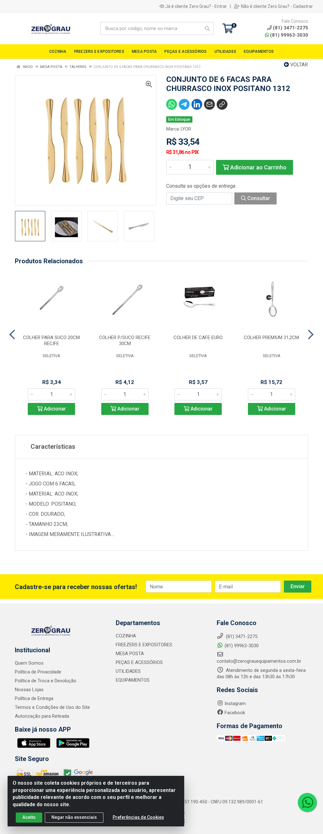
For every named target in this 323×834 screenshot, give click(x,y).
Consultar (258, 198)
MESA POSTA (130, 653)
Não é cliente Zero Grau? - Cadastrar (277, 6)
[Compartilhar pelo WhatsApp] (171, 104)
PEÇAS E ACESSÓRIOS (139, 662)
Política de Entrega (34, 698)
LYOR (186, 128)
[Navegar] (12, 334)
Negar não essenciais (74, 817)
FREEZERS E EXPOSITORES (144, 645)
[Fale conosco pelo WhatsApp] (307, 802)
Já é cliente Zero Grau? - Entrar (196, 6)
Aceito (29, 817)
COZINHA (126, 636)
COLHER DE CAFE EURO (198, 337)
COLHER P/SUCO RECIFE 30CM (124, 340)
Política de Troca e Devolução (45, 681)
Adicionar (54, 409)
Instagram (235, 703)
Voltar (298, 65)
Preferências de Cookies (138, 817)
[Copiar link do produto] (222, 104)
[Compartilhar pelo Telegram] (184, 104)
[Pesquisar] (207, 28)
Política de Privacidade (38, 672)
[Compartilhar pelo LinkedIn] (196, 104)
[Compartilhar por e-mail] (209, 104)
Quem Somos (29, 663)
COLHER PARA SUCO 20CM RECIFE (51, 340)
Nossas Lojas (29, 689)
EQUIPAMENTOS (133, 680)
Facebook (235, 712)
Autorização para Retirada (42, 716)
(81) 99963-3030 (289, 35)
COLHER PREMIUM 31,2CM (271, 337)
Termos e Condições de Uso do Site (52, 707)
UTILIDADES (128, 671)
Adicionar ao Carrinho (257, 167)
